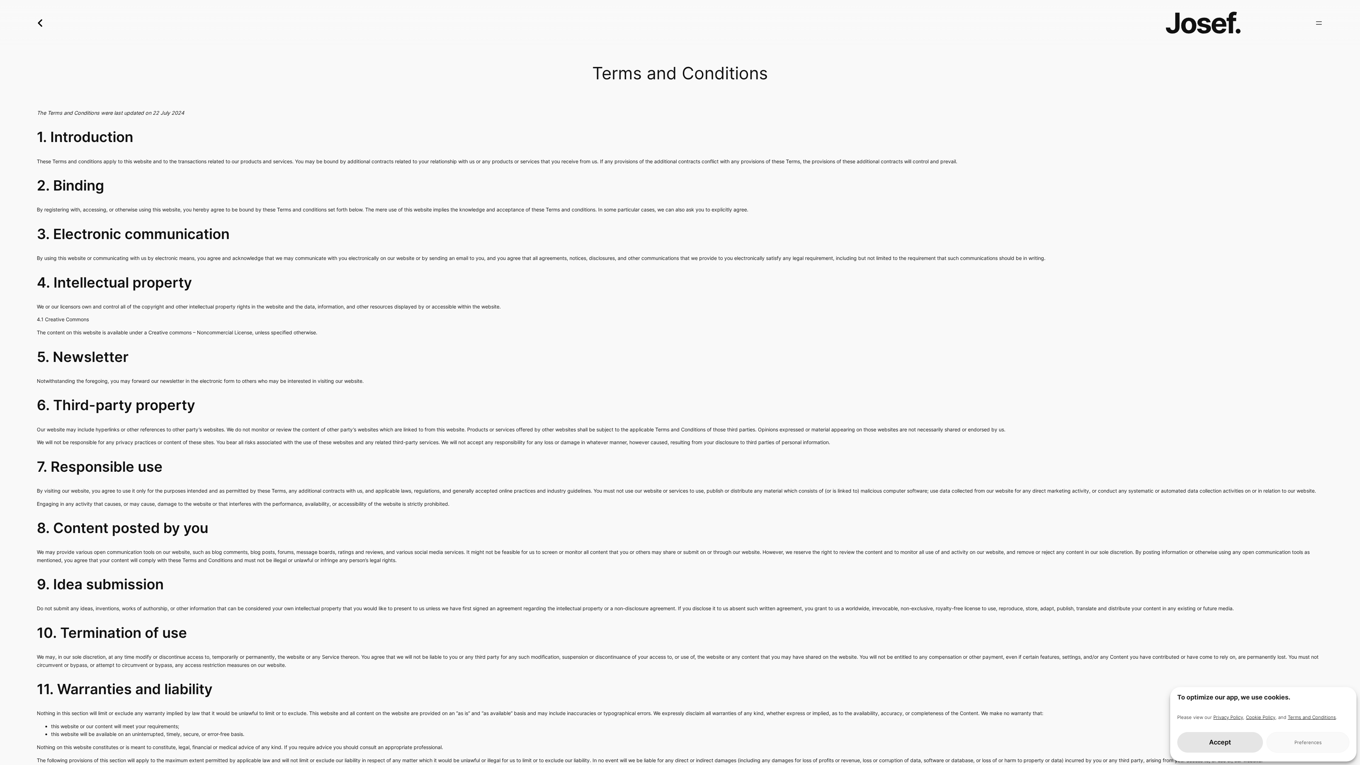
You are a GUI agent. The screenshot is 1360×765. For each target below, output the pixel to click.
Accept (1220, 742)
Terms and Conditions (1312, 717)
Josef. (1203, 23)
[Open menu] (1319, 23)
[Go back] (33, 23)
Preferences (1308, 742)
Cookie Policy (1260, 717)
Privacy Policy (1228, 717)
